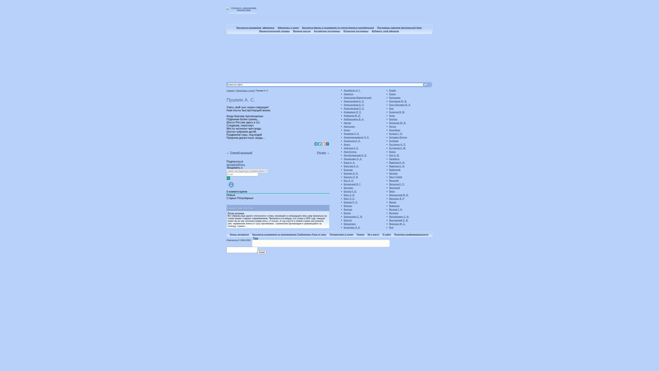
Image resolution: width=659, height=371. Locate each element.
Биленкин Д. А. (352, 227)
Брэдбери (394, 130)
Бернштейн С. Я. (353, 216)
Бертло (348, 220)
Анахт (347, 130)
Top (255, 238)
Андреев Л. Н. (351, 133)
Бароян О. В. (351, 177)
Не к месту (373, 234)
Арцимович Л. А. (353, 159)
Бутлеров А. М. (397, 148)
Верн (392, 191)
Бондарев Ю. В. (398, 101)
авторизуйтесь (236, 164)
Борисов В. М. (397, 112)
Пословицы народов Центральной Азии (399, 27)
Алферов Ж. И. (352, 115)
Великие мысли (302, 31)
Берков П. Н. (351, 202)
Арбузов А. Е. (351, 148)
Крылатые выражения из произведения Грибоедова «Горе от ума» (289, 234)
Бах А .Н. (349, 180)
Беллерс (348, 187)
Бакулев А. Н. (351, 166)
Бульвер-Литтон (398, 137)
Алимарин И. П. (352, 112)
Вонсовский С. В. (398, 220)
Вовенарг (394, 205)
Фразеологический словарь (274, 31)
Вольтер (393, 213)
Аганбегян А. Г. (352, 90)
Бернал (348, 205)
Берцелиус (350, 223)
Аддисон (348, 94)
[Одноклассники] (323, 143)
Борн (392, 115)
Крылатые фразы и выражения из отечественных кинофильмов (338, 27)
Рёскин (321, 152)
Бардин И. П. (351, 173)
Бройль (393, 119)
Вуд (391, 227)
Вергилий (394, 187)
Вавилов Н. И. (397, 162)
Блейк (392, 90)
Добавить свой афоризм (385, 31)
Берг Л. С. (349, 198)
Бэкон (392, 151)
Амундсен (349, 126)
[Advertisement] (329, 58)
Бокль (392, 94)
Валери (393, 173)
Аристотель (350, 151)
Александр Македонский (357, 97)
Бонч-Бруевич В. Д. (400, 104)
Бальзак (348, 169)
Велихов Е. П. (397, 184)
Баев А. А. (349, 162)
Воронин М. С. (397, 223)
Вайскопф (395, 169)
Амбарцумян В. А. (354, 119)
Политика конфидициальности (411, 234)
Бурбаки (393, 140)
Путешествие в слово (341, 234)
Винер (392, 202)
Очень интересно (239, 234)
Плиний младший (241, 152)
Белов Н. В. (350, 191)
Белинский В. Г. (352, 184)
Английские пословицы (327, 31)
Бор (391, 108)
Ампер (347, 122)
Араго (347, 144)
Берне (347, 213)
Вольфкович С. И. (399, 216)
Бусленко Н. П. (397, 144)
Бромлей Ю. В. (397, 122)
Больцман (395, 97)
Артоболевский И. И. (355, 155)
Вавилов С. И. (397, 166)
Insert (262, 252)
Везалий (394, 180)
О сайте (387, 234)
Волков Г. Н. (396, 209)
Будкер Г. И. (396, 133)
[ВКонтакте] (316, 143)
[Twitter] (319, 143)
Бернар (348, 209)
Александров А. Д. (354, 101)
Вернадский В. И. (399, 195)
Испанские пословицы (355, 31)
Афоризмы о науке (288, 27)
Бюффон (394, 159)
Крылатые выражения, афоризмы (255, 27)
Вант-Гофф (395, 177)
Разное (360, 234)
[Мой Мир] (327, 143)
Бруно (392, 126)
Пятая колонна (236, 213)
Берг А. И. (349, 195)
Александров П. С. (354, 108)
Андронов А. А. (352, 140)
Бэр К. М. (394, 155)
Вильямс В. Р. (396, 198)
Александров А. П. (354, 104)
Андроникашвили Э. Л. (356, 137)
